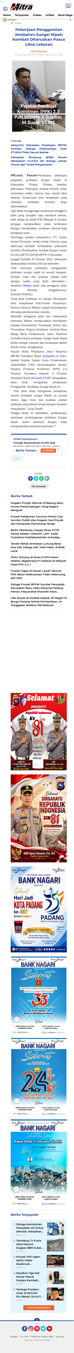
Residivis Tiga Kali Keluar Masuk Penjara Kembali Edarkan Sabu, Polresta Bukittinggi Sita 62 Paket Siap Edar (29, 1276)
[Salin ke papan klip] (47, 478)
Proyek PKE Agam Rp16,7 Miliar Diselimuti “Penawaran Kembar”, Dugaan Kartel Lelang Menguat (28, 1260)
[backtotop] (37, 1321)
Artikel (50, 15)
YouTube (52, 1332)
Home (7, 15)
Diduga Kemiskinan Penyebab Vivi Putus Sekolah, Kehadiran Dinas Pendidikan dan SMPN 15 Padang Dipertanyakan (30, 1228)
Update (49, 450)
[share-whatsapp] (41, 478)
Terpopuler (22, 15)
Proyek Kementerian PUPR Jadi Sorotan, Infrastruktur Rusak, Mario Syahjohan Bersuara (36, 444)
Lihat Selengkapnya (38, 1307)
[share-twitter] (36, 478)
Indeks (37, 15)
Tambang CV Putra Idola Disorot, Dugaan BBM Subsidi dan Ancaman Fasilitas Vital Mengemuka (30, 1244)
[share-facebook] (30, 478)
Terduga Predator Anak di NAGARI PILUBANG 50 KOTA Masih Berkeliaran (29, 1293)
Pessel (17, 458)
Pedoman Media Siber (42, 1336)
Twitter (44, 1332)
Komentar (40, 486)
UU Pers (24, 1336)
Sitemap (60, 1336)
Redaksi (14, 1336)
